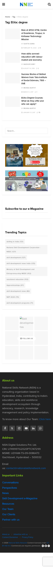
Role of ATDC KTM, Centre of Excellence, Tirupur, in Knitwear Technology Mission (34, 34)
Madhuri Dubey (29, 64)
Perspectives (9, 488)
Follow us (27, 338)
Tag (13, 16)
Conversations (10, 482)
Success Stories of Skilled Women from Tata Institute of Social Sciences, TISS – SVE (34, 79)
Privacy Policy (27, 537)
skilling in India (15, 241)
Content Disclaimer (10, 537)
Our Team (8, 509)
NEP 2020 (13, 297)
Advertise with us (21, 534)
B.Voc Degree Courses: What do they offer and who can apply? (32, 101)
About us (6, 534)
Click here (45, 419)
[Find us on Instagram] (19, 428)
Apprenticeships (15, 285)
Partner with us (10, 520)
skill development (16, 257)
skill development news (18, 291)
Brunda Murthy (30, 88)
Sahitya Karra (29, 44)
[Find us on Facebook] (5, 428)
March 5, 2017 (28, 92)
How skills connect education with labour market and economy (31, 57)
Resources (8, 504)
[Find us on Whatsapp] (40, 428)
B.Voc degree (23, 16)
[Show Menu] (3, 4)
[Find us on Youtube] (26, 428)
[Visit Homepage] (26, 4)
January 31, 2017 (29, 112)
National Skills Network (18, 542)
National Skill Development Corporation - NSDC (24, 249)
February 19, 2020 (30, 48)
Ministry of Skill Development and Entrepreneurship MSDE (20, 271)
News (5, 493)
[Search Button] (49, 4)
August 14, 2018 (29, 68)
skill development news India (21, 263)
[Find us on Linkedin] (33, 428)
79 (39, 112)
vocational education (17, 279)
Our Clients (8, 514)
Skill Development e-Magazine (19, 498)
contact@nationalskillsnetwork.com (26, 468)
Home (7, 16)
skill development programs (20, 303)
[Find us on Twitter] (12, 428)
